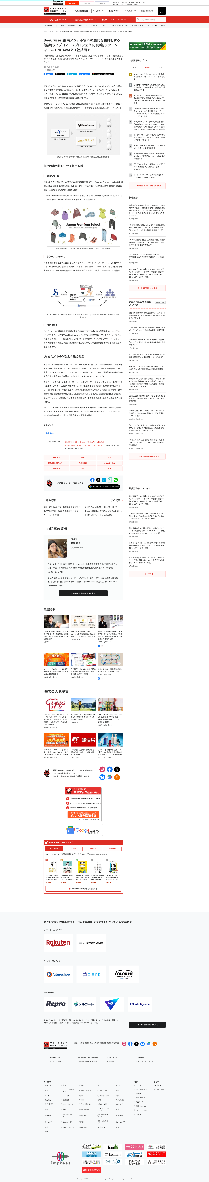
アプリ (118, 1096)
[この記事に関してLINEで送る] (116, 480)
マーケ (73, 848)
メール (47, 1096)
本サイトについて (55, 1057)
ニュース (56, 31)
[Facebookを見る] (130, 1044)
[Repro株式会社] (56, 1004)
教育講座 (129, 4)
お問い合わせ (112, 1057)
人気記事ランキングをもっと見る (149, 185)
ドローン (123, 4)
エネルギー (116, 4)
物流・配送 (83, 1116)
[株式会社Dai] (91, 974)
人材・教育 (119, 1116)
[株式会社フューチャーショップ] (58, 974)
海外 (62, 25)
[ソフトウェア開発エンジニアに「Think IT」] (112, 1147)
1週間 (147, 67)
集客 (104, 25)
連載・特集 (48, 25)
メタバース (94, 25)
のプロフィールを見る (83, 593)
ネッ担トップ (47, 31)
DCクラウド (134, 2)
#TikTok (100, 442)
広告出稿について (147, 11)
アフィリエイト (152, 25)
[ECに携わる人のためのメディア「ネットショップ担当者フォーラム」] (156, 1155)
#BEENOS (69, 442)
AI (86, 25)
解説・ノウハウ (140, 1098)
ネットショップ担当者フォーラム (55, 11)
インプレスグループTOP (146, 1061)
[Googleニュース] (110, 777)
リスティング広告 (137, 25)
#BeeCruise (80, 442)
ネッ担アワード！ (98, 11)
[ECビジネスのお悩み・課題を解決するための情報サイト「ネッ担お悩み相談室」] (91, 1170)
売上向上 (48, 1100)
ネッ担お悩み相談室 (81, 11)
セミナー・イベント (142, 1089)
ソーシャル (66, 1096)
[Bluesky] (142, 1044)
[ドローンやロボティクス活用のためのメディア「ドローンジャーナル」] (134, 1163)
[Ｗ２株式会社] (112, 1004)
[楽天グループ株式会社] (58, 943)
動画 (64, 1109)
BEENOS (50, 432)
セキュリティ (49, 1122)
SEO (117, 1090)
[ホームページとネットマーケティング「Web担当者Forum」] (134, 1147)
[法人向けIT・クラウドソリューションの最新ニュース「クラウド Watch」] (91, 1155)
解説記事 (158, 1085)
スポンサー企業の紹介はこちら (147, 1024)
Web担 (86, 776)
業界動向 (83, 1127)
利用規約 (141, 1057)
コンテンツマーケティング (119, 25)
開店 (81, 1122)
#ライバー (86, 445)
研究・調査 (142, 2)
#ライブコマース (98, 445)
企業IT (115, 2)
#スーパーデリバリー (73, 445)
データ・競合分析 (86, 1104)
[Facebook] (110, 769)
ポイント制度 (102, 1104)
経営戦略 (112, 848)
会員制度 (66, 1100)
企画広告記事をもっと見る (149, 456)
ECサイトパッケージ (104, 1122)
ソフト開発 (121, 2)
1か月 (159, 67)
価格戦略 (48, 1116)
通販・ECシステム (68, 1127)
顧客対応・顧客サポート (68, 1115)
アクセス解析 (120, 1100)
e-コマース (54, 848)
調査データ (139, 1102)
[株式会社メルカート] (84, 1004)
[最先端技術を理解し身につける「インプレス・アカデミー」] (156, 1163)
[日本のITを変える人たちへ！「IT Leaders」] (112, 1155)
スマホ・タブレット (68, 1104)
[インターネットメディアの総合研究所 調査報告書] (156, 1147)
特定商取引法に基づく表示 (88, 1061)
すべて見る (149, 574)
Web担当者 (87, 3)
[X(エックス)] (117, 769)
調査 (117, 1127)
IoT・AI (127, 2)
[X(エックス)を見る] (136, 1044)
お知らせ (139, 1093)
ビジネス (92, 848)
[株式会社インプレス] (60, 1158)
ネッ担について (131, 11)
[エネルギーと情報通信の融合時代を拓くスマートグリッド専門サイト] (134, 1155)
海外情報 (71, 25)
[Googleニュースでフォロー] (148, 1044)
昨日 (134, 67)
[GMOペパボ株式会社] (124, 974)
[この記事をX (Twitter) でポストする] (98, 480)
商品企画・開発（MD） (103, 1115)
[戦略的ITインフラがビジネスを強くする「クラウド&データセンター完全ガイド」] (91, 1147)
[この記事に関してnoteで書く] (110, 479)
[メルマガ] (102, 769)
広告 (81, 1096)
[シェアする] (92, 480)
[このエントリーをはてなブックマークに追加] (104, 480)
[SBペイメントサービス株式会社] (91, 943)
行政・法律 (101, 1127)
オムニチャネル (67, 1122)
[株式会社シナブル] (140, 1004)
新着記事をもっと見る (149, 288)
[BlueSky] (102, 777)
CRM (82, 1100)
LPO (99, 1100)
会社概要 (111, 1061)
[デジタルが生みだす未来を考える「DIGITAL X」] (112, 1163)
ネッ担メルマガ (113, 11)
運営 (117, 1109)
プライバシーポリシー (57, 1061)
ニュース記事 (159, 1089)
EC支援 (135, 4)
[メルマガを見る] (124, 1044)
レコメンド (119, 1104)
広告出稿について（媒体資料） (89, 1057)
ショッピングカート (122, 1122)
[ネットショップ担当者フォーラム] (55, 1047)
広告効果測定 (85, 1109)
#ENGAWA (91, 442)
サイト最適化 (49, 1104)
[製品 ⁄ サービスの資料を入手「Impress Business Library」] (91, 1163)
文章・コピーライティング (103, 1109)
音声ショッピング (103, 1096)
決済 (46, 1127)
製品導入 (102, 3)
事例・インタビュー (142, 1106)
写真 (46, 1109)
